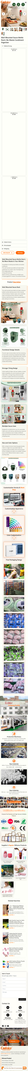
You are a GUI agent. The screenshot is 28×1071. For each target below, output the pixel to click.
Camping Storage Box (7, 878)
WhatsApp (8, 1018)
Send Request (22, 999)
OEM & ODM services (5, 1053)
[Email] (7, 1007)
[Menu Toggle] (25, 2)
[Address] (20, 1015)
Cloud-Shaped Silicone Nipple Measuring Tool (7, 895)
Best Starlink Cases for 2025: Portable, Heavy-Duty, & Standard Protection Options (16, 921)
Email (7, 1010)
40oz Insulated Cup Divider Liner (20, 861)
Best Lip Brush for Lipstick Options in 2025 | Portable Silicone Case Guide (16, 949)
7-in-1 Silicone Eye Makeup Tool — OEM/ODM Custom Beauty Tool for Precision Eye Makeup (16, 908)
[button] (3, 13)
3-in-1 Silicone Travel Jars (20, 878)
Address (20, 1018)
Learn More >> (12, 915)
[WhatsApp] (7, 1015)
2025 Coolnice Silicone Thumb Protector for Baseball (17, 961)
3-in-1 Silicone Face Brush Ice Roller (7, 861)
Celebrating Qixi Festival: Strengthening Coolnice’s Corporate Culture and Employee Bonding (15, 936)
